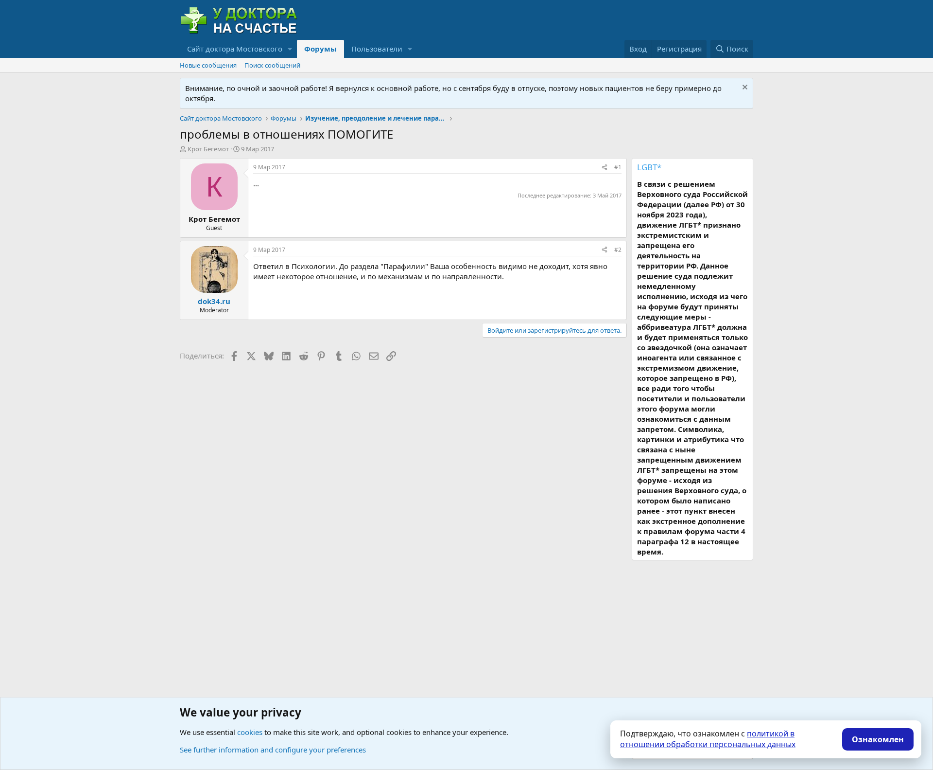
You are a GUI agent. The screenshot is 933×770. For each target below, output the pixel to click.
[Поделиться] (604, 167)
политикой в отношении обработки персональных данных (707, 739)
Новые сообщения (208, 65)
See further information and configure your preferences (273, 749)
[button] (290, 49)
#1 (618, 167)
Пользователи (376, 49)
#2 (618, 250)
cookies (249, 732)
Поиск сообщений (272, 65)
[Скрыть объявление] (744, 88)
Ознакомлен (878, 739)
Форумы (320, 49)
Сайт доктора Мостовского (234, 49)
